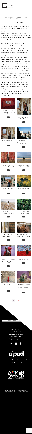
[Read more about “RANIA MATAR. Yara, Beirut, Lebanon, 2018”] (23, 263)
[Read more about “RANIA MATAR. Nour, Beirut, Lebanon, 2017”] (8, 193)
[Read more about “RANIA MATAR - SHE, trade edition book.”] (23, 122)
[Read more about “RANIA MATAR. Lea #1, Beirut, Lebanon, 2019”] (8, 145)
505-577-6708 (16, 336)
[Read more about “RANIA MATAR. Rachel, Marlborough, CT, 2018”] (23, 240)
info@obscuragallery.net (16, 339)
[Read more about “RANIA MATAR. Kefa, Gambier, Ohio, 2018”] (8, 170)
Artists (19, 17)
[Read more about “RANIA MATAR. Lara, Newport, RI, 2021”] (23, 216)
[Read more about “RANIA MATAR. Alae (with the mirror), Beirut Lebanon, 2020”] (23, 147)
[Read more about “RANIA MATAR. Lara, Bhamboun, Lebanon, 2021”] (8, 291)
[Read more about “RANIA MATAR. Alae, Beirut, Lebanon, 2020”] (23, 170)
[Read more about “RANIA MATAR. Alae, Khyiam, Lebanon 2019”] (23, 193)
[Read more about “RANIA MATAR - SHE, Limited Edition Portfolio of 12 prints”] (8, 117)
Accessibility (16, 387)
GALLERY (13, 17)
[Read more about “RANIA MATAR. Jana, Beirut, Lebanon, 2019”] (8, 240)
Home (7, 17)
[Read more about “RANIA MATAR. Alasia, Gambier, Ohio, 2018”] (8, 216)
